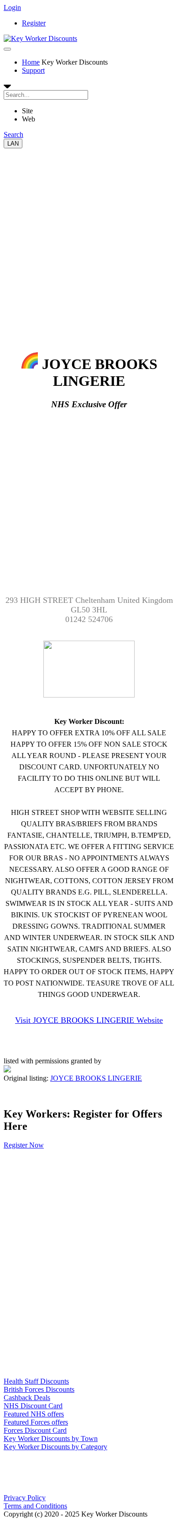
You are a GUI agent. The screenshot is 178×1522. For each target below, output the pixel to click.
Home (31, 62)
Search (13, 134)
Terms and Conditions (35, 1506)
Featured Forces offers (36, 1422)
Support (33, 70)
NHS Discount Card (33, 1406)
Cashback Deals (27, 1397)
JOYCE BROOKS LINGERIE (96, 1078)
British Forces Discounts (39, 1389)
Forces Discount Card (35, 1430)
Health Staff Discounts (36, 1381)
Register (34, 23)
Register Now (24, 1145)
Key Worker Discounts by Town (51, 1438)
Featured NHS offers (34, 1414)
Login (12, 7)
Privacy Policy (25, 1498)
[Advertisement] (89, 237)
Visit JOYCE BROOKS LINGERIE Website (89, 1020)
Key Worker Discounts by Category (55, 1447)
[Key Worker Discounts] (40, 38)
